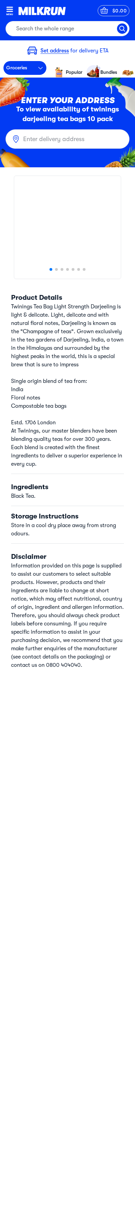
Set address (54, 51)
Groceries (16, 67)
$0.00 (119, 10)
